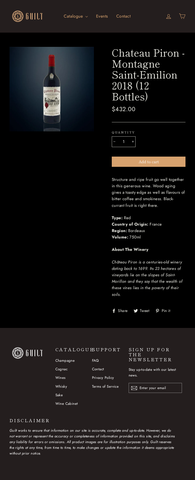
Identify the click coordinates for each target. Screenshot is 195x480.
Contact (123, 16)
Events (102, 16)
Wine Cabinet (66, 403)
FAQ (95, 360)
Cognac (61, 369)
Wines (60, 377)
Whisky (61, 386)
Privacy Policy (103, 377)
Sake (59, 395)
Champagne (65, 360)
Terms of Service (105, 386)
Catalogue (74, 16)
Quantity (123, 132)
